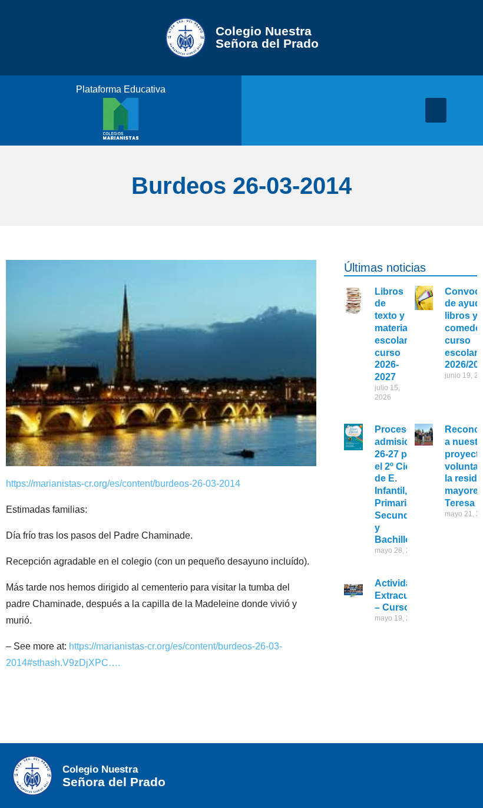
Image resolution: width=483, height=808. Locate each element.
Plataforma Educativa (121, 89)
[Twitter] (418, 775)
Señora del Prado (267, 37)
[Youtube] (460, 775)
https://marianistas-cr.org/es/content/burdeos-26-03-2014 (123, 484)
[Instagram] (439, 775)
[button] (435, 110)
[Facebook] (397, 775)
